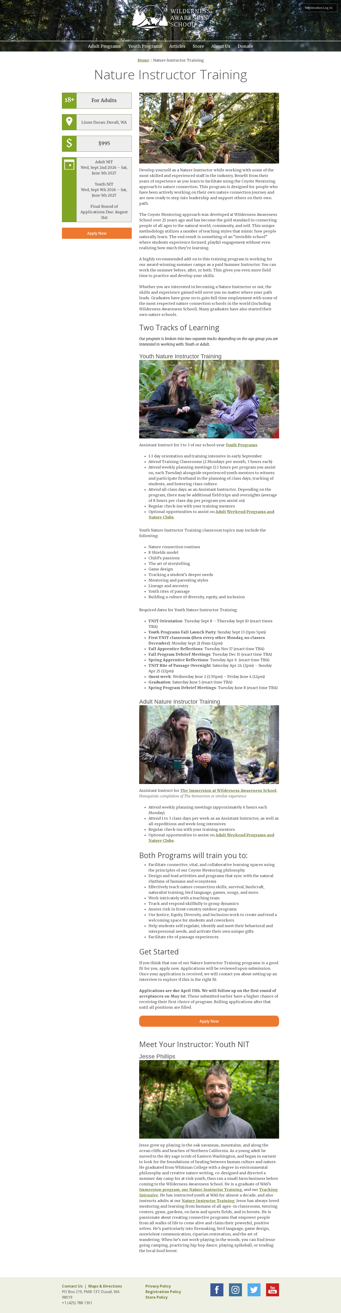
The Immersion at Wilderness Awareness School (228, 790)
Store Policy (156, 1297)
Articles (177, 46)
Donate (245, 46)
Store (198, 46)
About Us (220, 46)
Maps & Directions (105, 1286)
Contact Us (72, 1286)
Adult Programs (104, 46)
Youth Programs (145, 46)
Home (143, 60)
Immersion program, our (164, 1189)
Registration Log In (318, 7)
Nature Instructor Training (215, 1189)
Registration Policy (163, 1291)
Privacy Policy (158, 1286)
